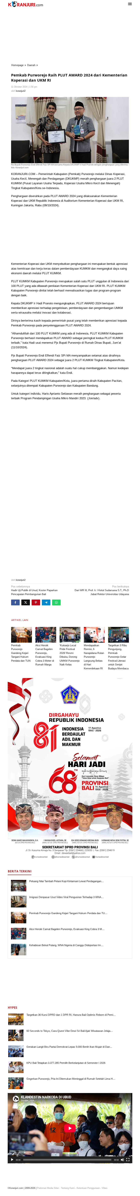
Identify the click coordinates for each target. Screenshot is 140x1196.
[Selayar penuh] (128, 1159)
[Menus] (130, 4)
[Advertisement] (70, 36)
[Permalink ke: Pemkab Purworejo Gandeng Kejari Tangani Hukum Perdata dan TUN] (21, 635)
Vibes (104, 1188)
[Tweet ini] (25, 602)
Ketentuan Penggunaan (88, 1188)
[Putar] (12, 1159)
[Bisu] (122, 1159)
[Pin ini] (36, 602)
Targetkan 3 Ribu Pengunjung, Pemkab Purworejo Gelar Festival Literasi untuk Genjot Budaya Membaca (118, 657)
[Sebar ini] (15, 602)
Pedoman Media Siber (48, 1188)
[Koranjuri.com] (25, 4)
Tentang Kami (68, 1188)
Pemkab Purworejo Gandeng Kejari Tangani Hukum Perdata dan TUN (21, 653)
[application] (70, 1128)
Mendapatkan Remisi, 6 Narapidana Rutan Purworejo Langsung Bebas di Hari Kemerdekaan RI (94, 657)
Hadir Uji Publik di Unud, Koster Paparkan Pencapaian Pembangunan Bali (34, 590)
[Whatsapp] (56, 602)
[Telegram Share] (46, 602)
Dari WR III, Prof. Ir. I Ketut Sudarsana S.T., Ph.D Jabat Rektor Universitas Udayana (102, 590)
